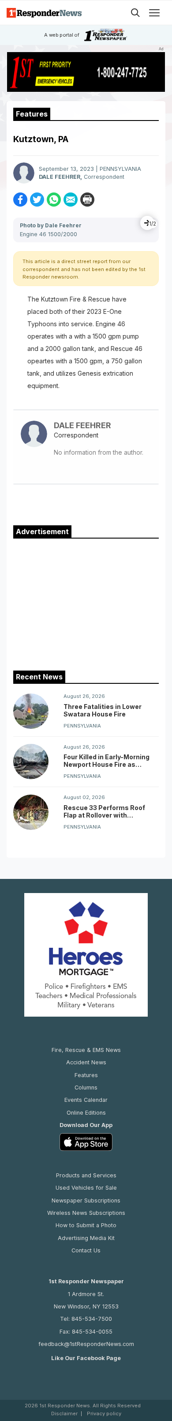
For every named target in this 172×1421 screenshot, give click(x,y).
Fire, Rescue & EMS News (86, 1050)
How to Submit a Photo (86, 1225)
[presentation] (147, 223)
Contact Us (86, 1250)
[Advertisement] (86, 602)
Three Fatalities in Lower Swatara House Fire (103, 710)
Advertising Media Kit (86, 1238)
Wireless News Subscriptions (86, 1213)
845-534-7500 (91, 1318)
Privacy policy (104, 1413)
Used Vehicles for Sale (86, 1187)
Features (86, 1075)
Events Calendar (86, 1100)
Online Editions (86, 1112)
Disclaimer (64, 1413)
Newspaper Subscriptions (86, 1200)
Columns (86, 1087)
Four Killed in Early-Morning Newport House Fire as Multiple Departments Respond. (107, 760)
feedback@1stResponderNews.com (86, 1344)
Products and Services (86, 1175)
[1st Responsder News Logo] (44, 12)
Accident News (86, 1062)
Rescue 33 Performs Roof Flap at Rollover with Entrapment (104, 811)
